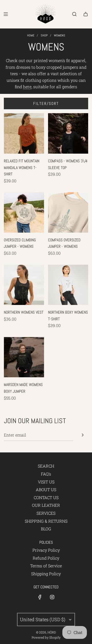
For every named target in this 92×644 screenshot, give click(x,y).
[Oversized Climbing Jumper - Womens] (24, 212)
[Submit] (82, 435)
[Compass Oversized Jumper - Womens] (68, 212)
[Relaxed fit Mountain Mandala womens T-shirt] (24, 133)
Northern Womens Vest (23, 312)
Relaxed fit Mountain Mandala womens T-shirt (21, 167)
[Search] (74, 14)
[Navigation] (5, 14)
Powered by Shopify (46, 637)
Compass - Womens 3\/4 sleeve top (67, 164)
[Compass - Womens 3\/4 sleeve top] (68, 133)
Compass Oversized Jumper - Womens (64, 243)
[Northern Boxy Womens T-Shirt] (68, 285)
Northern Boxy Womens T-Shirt (68, 316)
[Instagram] (52, 597)
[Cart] (85, 14)
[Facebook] (39, 597)
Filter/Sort (46, 103)
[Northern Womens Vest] (24, 285)
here (27, 86)
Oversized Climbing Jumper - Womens (20, 243)
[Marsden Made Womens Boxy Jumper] (24, 357)
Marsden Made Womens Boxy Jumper (23, 388)
